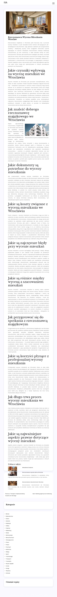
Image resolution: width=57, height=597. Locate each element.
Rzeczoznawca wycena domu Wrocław (32, 472)
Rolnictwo (8, 549)
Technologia (9, 556)
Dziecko (8, 521)
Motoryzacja (9, 535)
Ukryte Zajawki (9, 563)
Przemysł (8, 547)
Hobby (7, 525)
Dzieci (7, 518)
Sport (7, 554)
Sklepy (7, 552)
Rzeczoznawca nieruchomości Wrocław (32, 482)
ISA (5, 2)
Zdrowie (8, 573)
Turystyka (8, 561)
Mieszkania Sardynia (27, 467)
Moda (7, 533)
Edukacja (8, 523)
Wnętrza (8, 570)
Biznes (7, 514)
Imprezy (8, 528)
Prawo (7, 544)
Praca (7, 542)
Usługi (7, 568)
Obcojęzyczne (9, 540)
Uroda (7, 566)
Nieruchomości (10, 537)
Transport (8, 559)
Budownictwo (9, 516)
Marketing (8, 530)
